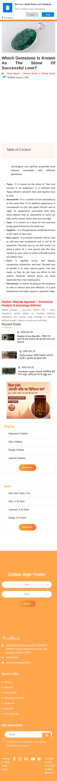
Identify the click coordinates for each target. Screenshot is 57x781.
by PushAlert (8, 17)
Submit (27, 604)
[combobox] (27, 584)
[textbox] (27, 584)
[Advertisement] (28, 108)
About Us (8, 688)
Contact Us (9, 703)
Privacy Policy (10, 693)
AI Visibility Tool (11, 714)
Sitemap (8, 682)
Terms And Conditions (14, 698)
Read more (27, 468)
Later (32, 14)
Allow (48, 14)
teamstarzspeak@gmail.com (18, 663)
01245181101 (12, 658)
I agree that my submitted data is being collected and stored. (26, 744)
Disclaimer (9, 709)
